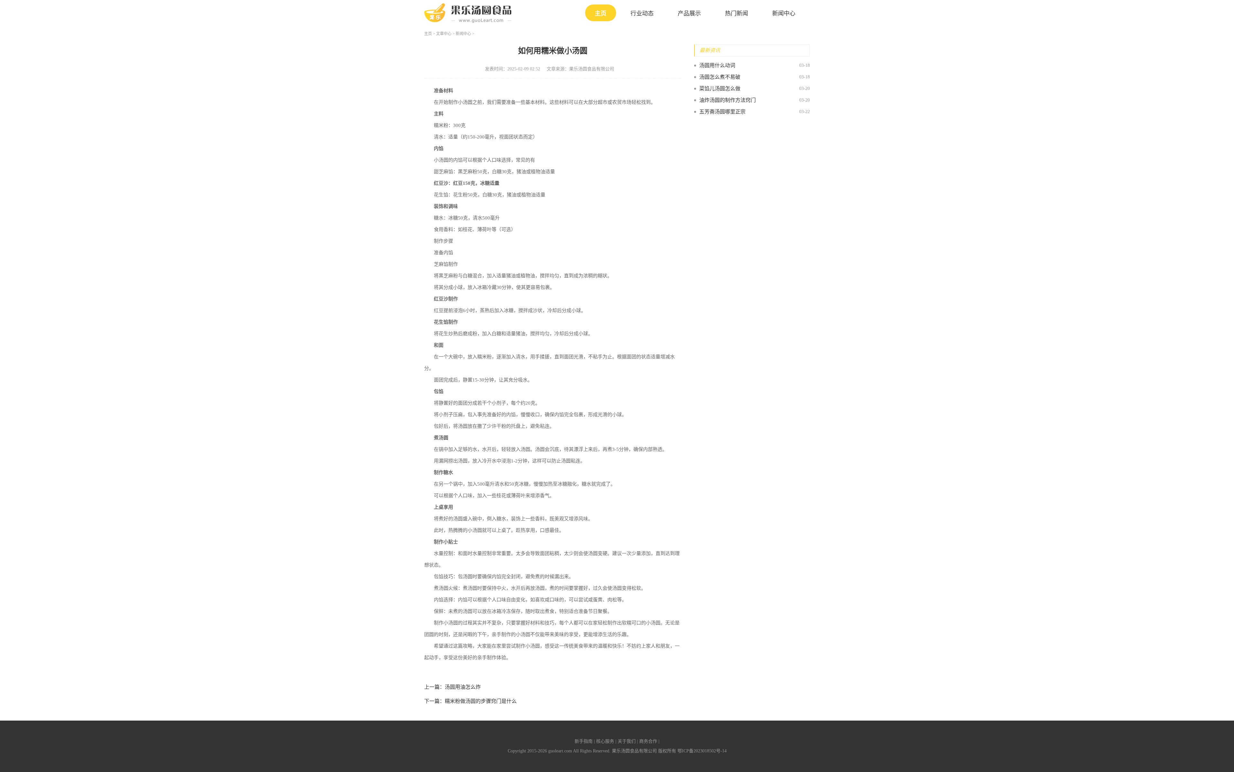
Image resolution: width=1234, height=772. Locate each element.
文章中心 (444, 33)
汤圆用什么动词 (717, 65)
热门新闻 (736, 13)
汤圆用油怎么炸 (463, 687)
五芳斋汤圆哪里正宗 (722, 111)
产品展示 (689, 13)
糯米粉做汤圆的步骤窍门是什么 (481, 701)
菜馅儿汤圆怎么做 (719, 88)
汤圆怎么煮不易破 (719, 77)
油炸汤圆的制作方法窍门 (727, 100)
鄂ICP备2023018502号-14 (702, 751)
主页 (600, 13)
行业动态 (642, 13)
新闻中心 (783, 13)
